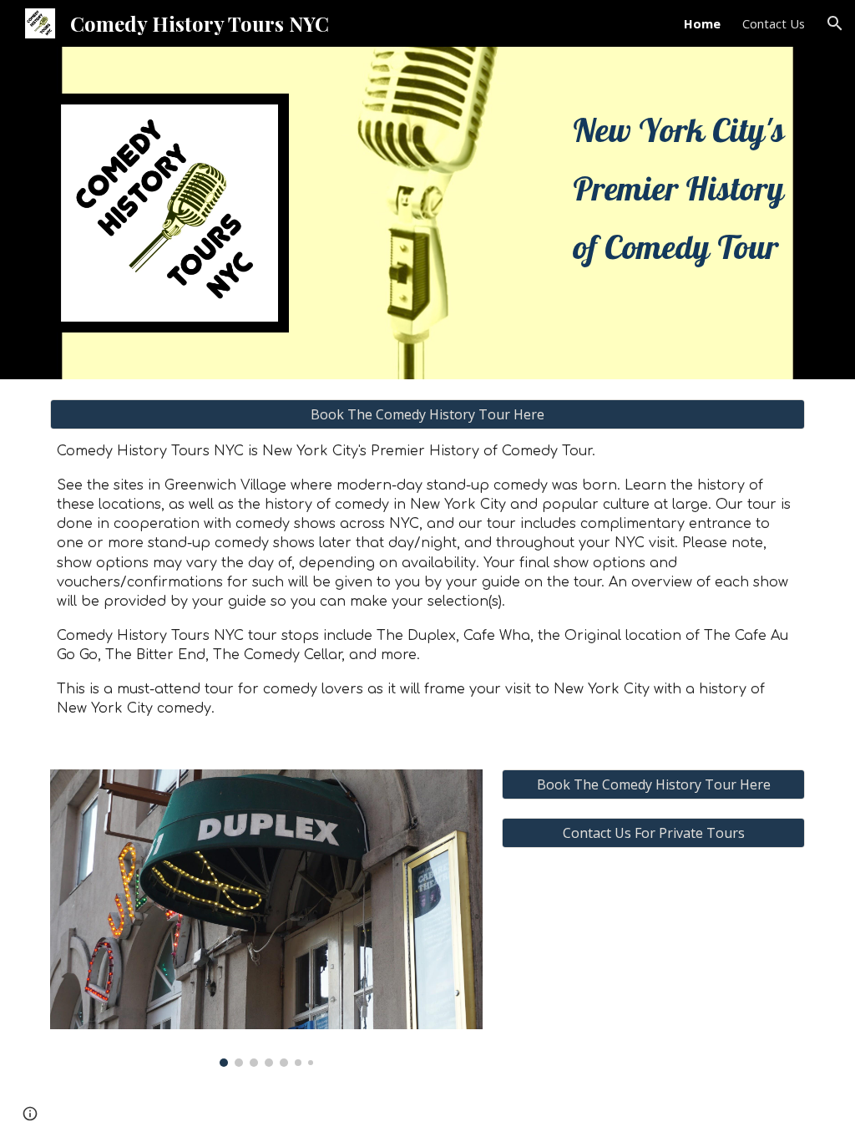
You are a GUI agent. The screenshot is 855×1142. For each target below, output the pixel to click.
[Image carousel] (266, 918)
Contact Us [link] (773, 23)
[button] (835, 23)
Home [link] (702, 23)
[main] (685, 188)
